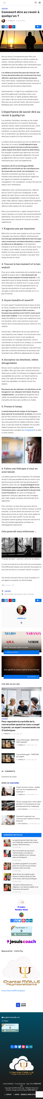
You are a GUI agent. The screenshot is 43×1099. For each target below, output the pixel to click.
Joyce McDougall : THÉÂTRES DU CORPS (27, 755)
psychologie (18, 594)
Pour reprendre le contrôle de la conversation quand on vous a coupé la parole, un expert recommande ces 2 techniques (21, 726)
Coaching (5, 8)
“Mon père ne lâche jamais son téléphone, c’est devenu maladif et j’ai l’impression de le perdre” (25, 887)
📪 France (5, 1021)
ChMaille (11, 20)
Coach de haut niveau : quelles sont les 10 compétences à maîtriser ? (28, 789)
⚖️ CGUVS (7, 1094)
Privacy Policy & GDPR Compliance (13, 991)
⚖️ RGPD (16, 1094)
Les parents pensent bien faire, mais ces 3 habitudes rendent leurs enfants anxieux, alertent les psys (25, 842)
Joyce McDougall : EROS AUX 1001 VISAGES (27, 741)
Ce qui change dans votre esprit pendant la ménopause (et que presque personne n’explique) (28, 804)
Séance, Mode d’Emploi (30, 1094)
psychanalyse (9, 594)
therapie (31, 594)
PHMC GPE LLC (32, 1090)
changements (29, 430)
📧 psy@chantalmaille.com (11, 1017)
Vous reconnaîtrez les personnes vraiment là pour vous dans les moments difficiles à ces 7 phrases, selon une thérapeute (24, 854)
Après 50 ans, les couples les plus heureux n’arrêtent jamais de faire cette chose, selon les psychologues (25, 876)
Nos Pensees (23, 809)
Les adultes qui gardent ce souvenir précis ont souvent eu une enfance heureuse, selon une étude (24, 866)
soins (25, 594)
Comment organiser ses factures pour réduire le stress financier (28, 818)
